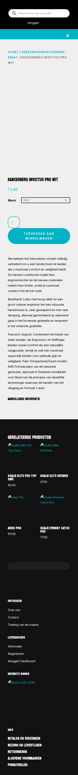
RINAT (13, 57)
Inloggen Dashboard (21, 661)
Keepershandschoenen (43, 52)
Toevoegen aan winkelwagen (38, 236)
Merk (12, 200)
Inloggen (33, 22)
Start (13, 52)
